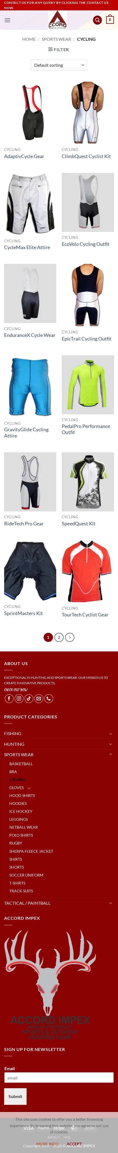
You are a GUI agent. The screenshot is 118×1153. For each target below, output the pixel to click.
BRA (13, 771)
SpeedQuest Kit (78, 523)
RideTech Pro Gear (24, 523)
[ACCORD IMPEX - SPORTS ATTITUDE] (58, 20)
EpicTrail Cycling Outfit (86, 339)
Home (29, 39)
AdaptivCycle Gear (24, 156)
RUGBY (15, 843)
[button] (7, 20)
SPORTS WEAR (56, 39)
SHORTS (16, 867)
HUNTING (14, 744)
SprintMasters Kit (23, 613)
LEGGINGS (18, 819)
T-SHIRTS (17, 883)
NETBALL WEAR (23, 827)
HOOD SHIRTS (22, 795)
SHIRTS (15, 859)
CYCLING (17, 779)
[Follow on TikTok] (28, 698)
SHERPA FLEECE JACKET (31, 851)
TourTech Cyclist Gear (85, 615)
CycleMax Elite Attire (27, 247)
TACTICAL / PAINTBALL (27, 902)
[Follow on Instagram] (19, 698)
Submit (15, 1096)
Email (10, 1068)
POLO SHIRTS (21, 835)
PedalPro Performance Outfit (86, 429)
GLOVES (16, 787)
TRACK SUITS (21, 891)
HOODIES (18, 803)
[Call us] (48, 698)
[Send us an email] (38, 698)
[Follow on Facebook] (9, 698)
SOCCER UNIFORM (26, 875)
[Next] (69, 637)
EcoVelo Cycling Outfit (85, 244)
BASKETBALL (21, 763)
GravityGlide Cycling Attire (26, 433)
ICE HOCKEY (20, 811)
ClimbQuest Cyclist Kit (86, 156)
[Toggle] (110, 733)
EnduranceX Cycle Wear (29, 335)
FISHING (12, 733)
